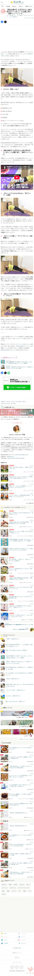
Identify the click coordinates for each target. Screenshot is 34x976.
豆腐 (8, 891)
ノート (29, 891)
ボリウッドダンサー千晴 (29, 17)
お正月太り (3, 401)
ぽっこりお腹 (18, 401)
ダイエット (8, 401)
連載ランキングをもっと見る (26, 739)
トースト (14, 891)
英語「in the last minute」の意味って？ (15, 701)
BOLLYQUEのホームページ (23, 346)
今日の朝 (23, 933)
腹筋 (14, 403)
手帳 (24, 891)
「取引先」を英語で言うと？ (13, 678)
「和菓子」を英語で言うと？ (13, 639)
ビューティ (23, 940)
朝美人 (5, 940)
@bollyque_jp (10, 456)
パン (20, 891)
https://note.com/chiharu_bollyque (15, 458)
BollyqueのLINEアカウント (8, 350)
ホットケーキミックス (23, 887)
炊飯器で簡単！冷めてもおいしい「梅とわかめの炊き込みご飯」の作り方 (18, 685)
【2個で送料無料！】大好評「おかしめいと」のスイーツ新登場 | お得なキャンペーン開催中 (19, 656)
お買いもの (23, 943)
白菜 (3, 891)
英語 (10, 884)
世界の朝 (6, 943)
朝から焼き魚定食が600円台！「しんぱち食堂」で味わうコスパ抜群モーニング (19, 645)
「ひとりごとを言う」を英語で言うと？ (15, 690)
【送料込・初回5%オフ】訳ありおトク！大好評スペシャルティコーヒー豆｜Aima (19, 662)
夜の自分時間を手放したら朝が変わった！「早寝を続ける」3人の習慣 (19, 668)
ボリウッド (24, 401)
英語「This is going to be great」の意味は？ (17, 650)
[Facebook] (2, 22)
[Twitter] (5, 22)
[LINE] (8, 373)
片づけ (3, 894)
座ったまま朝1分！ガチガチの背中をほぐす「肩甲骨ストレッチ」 (19, 673)
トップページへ (17, 948)
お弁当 (15, 884)
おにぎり (22, 884)
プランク (13, 401)
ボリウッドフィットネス (5, 403)
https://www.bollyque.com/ (21, 454)
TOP (5, 933)
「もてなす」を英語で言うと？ (13, 695)
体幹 (12, 403)
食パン (28, 884)
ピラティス (13, 887)
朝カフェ (23, 936)
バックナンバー (19, 338)
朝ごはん (4, 884)
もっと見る (29, 503)
